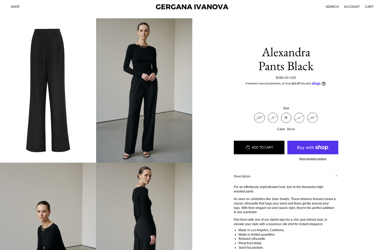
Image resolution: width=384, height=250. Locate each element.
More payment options (312, 158)
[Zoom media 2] (144, 90)
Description (242, 176)
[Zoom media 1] (48, 90)
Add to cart (262, 147)
